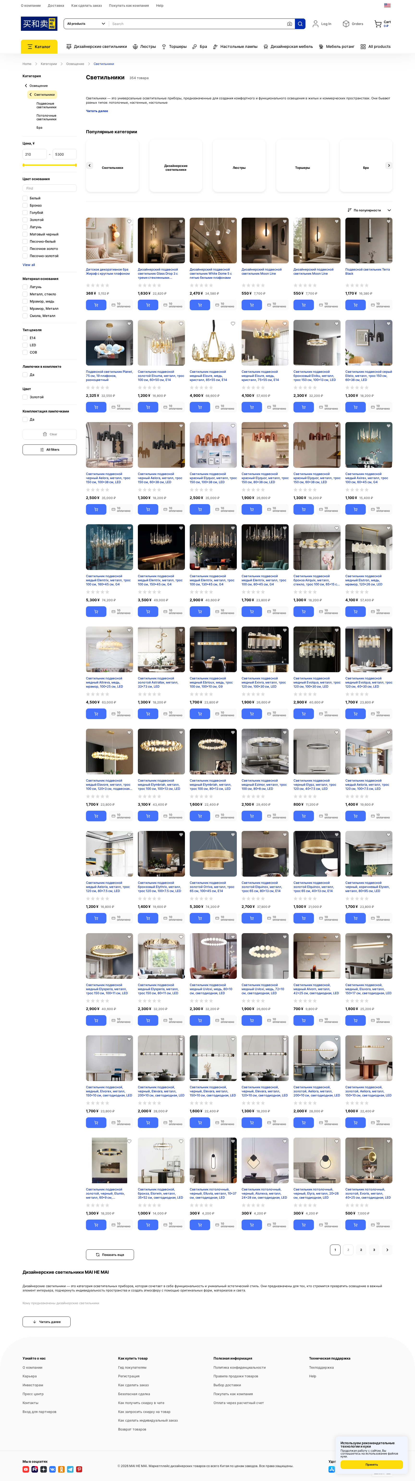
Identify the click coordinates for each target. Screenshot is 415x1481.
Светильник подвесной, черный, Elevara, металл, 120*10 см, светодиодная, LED (265, 1091)
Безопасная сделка (134, 1394)
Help (160, 5)
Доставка (56, 5)
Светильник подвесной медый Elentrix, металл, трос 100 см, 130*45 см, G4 (212, 580)
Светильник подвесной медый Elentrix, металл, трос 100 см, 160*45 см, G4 (108, 580)
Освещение (75, 64)
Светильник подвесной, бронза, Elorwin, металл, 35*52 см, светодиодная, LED (160, 1193)
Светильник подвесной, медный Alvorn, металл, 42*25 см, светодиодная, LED (316, 989)
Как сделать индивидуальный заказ (148, 1420)
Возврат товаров (132, 1429)
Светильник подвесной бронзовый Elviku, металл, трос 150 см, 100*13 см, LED (314, 376)
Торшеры (178, 46)
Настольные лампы (238, 46)
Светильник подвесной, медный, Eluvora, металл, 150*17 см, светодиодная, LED (368, 989)
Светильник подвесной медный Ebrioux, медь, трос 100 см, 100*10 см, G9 (211, 682)
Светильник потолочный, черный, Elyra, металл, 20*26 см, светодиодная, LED (316, 1193)
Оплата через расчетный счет (239, 1403)
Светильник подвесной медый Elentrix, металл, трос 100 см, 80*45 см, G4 (264, 580)
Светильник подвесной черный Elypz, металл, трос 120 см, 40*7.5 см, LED (314, 784)
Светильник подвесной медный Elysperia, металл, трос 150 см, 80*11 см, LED (158, 989)
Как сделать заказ (86, 5)
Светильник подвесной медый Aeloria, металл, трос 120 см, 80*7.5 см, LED (108, 887)
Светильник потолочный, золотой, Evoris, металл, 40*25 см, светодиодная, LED (368, 1193)
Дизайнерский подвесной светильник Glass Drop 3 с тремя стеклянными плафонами (158, 273)
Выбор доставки (227, 1385)
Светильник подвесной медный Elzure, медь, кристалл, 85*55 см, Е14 (208, 376)
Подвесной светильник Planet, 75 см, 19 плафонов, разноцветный (109, 376)
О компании (31, 5)
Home (27, 64)
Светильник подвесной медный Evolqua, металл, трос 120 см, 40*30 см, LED (368, 682)
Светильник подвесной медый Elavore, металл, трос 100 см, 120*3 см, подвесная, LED (108, 784)
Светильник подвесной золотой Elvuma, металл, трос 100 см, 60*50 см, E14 (161, 376)
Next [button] (388, 165)
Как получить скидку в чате (141, 1403)
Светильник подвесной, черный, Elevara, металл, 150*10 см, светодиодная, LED (213, 1091)
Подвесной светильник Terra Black (367, 271)
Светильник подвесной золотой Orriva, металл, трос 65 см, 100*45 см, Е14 (212, 887)
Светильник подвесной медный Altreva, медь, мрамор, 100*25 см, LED (104, 682)
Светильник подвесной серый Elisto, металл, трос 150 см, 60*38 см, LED (368, 376)
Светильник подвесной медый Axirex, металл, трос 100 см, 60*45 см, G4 (366, 478)
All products (379, 46)
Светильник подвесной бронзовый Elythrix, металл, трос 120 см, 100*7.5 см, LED (159, 887)
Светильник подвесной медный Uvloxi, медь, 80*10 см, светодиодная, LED (211, 989)
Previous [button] (89, 165)
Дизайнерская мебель (292, 46)
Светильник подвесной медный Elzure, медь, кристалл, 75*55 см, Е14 (260, 376)
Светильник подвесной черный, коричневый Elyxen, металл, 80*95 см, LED (367, 887)
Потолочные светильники (46, 117)
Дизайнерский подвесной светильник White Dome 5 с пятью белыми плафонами (211, 273)
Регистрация (129, 1376)
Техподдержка (321, 1367)
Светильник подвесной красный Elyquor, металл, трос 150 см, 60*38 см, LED (317, 478)
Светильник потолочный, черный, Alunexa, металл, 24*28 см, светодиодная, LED (264, 1193)
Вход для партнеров (39, 1412)
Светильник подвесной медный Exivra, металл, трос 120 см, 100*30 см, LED (264, 682)
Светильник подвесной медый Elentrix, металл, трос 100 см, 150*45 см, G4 (160, 580)
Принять (372, 1464)
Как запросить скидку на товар (144, 1412)
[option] (112, 165)
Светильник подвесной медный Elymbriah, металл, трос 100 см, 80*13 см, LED (211, 784)
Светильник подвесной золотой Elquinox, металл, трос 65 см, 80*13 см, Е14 (262, 887)
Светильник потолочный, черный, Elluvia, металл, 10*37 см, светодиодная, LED (213, 1193)
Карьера (30, 1376)
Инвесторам (33, 1385)
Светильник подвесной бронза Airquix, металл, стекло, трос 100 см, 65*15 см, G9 (316, 580)
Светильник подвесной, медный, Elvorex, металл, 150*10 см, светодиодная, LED (109, 1091)
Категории (49, 64)
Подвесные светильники (46, 105)
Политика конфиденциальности (240, 1367)
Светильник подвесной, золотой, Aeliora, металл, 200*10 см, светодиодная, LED (316, 1091)
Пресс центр (33, 1394)
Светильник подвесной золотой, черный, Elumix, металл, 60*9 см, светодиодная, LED (105, 1193)
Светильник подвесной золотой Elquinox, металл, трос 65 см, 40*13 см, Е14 (313, 887)
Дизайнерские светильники (100, 46)
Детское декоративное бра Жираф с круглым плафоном (108, 271)
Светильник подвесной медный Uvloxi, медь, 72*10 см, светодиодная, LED (263, 989)
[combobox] (86, 24)
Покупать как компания (129, 5)
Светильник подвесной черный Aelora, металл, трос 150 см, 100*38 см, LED (108, 478)
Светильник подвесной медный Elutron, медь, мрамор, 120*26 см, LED (363, 580)
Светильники (44, 94)
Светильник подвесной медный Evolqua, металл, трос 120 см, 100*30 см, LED (317, 682)
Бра (203, 46)
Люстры (148, 46)
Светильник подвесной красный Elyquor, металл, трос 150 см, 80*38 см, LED (265, 478)
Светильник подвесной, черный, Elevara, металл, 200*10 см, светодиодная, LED (161, 1091)
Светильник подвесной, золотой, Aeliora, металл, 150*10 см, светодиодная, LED (368, 1091)
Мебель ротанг (340, 46)
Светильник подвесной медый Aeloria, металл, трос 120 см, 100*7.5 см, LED (367, 784)
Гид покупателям (132, 1367)
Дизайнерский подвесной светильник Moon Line (262, 271)
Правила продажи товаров (236, 1376)
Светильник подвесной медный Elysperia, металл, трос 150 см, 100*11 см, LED (107, 989)
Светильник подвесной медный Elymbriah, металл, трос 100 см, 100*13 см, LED (159, 784)
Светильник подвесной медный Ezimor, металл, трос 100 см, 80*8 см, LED (264, 784)
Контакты (30, 1403)
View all (29, 265)
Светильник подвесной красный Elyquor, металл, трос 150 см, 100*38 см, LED (213, 478)
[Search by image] (289, 24)
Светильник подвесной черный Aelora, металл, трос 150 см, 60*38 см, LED (160, 478)
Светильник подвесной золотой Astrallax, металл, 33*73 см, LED (158, 682)
